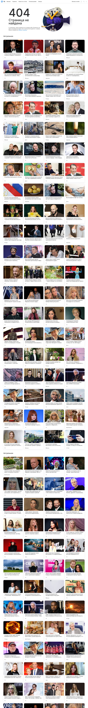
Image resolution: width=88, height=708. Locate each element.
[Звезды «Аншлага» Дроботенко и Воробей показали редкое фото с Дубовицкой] (33, 234)
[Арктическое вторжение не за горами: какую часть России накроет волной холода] (54, 90)
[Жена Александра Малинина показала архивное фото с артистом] (75, 111)
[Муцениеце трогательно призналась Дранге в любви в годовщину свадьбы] (33, 378)
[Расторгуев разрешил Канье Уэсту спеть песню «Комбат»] (33, 460)
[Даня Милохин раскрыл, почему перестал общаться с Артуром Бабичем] (33, 357)
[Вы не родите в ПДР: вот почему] (75, 193)
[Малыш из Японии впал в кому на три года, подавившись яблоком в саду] (33, 172)
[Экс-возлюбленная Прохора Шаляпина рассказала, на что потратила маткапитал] (33, 213)
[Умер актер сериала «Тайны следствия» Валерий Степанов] (54, 337)
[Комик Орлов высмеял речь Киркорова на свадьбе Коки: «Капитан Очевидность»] (13, 316)
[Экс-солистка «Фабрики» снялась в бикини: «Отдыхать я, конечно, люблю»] (75, 357)
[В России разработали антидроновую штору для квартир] (54, 671)
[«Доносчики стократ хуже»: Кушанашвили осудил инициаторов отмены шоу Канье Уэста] (54, 254)
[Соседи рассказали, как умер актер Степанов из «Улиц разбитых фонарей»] (13, 398)
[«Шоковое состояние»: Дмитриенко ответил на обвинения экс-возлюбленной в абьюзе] (75, 152)
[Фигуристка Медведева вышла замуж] (54, 49)
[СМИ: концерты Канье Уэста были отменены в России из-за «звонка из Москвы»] (54, 692)
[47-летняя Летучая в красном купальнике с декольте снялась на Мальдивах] (13, 439)
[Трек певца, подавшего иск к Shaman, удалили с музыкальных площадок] (75, 569)
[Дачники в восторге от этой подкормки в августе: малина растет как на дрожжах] (75, 480)
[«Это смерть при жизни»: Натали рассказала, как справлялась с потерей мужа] (13, 569)
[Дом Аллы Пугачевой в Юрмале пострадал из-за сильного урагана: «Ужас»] (75, 296)
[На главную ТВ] (4, 1)
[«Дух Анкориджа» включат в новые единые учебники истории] (54, 378)
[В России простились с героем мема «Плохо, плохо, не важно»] (13, 501)
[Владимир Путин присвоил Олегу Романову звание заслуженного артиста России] (54, 172)
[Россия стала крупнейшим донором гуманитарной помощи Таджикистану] (13, 193)
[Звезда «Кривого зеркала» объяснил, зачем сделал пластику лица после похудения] (13, 275)
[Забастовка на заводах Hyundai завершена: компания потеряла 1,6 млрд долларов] (75, 398)
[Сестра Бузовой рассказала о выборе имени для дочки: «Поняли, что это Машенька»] (54, 296)
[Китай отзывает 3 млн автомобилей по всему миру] (33, 70)
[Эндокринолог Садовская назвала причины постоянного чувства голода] (13, 419)
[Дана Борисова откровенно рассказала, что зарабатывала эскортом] (54, 630)
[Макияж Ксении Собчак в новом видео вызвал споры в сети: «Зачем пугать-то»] (75, 172)
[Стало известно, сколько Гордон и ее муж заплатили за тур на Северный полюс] (75, 610)
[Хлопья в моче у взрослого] (75, 234)
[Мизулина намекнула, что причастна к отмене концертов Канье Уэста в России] (75, 589)
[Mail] (2, 1)
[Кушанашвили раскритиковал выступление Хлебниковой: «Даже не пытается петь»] (54, 610)
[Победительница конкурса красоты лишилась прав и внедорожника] (33, 610)
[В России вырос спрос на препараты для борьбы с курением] (75, 90)
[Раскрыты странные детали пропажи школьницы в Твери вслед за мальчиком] (33, 131)
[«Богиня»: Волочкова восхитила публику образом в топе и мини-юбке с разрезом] (75, 671)
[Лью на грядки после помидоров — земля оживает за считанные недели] (54, 275)
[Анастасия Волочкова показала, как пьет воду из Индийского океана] (54, 193)
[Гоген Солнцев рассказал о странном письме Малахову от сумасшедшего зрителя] (13, 213)
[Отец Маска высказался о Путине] (13, 172)
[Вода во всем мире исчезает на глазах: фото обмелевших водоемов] (54, 131)
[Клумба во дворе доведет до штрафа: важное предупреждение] (54, 357)
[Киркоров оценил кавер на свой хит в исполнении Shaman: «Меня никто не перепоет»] (33, 692)
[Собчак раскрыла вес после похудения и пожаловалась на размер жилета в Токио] (33, 671)
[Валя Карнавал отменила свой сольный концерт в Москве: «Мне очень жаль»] (75, 501)
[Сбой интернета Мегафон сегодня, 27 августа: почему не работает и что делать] (75, 439)
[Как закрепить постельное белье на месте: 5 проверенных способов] (75, 70)
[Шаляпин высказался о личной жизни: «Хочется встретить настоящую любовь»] (13, 111)
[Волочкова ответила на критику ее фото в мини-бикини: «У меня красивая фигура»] (13, 589)
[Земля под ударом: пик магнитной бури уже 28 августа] (75, 692)
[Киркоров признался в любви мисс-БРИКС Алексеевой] (75, 378)
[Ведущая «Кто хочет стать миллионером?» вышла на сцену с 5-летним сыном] (13, 296)
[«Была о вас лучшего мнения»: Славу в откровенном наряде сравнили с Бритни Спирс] (54, 651)
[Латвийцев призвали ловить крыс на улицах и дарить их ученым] (54, 111)
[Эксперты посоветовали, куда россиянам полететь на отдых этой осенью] (13, 460)
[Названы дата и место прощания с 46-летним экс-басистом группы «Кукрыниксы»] (54, 569)
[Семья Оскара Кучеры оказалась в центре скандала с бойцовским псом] (13, 49)
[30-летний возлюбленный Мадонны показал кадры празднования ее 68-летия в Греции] (33, 296)
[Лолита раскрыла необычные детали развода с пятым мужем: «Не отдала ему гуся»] (13, 630)
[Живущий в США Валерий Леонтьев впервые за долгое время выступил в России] (75, 460)
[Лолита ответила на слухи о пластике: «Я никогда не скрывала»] (33, 501)
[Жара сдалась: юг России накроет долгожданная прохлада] (13, 234)
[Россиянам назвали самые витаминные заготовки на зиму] (33, 193)
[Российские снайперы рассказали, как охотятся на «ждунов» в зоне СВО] (54, 439)
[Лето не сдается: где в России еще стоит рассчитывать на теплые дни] (13, 651)
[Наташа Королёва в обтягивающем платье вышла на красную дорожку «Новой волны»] (33, 337)
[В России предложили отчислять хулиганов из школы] (54, 234)
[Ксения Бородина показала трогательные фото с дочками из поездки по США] (75, 522)
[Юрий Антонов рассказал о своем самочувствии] (54, 548)
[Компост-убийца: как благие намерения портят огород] (33, 398)
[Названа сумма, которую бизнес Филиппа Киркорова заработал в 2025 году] (54, 398)
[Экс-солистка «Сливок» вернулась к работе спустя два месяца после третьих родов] (33, 480)
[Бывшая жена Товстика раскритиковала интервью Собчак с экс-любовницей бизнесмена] (54, 316)
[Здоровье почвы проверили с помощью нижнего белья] (54, 460)
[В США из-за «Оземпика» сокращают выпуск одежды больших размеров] (13, 131)
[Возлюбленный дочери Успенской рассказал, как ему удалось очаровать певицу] (13, 610)
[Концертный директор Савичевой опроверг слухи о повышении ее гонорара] (33, 419)
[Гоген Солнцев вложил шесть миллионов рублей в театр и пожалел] (75, 254)
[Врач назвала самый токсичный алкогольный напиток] (75, 131)
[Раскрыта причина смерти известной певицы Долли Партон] (75, 275)
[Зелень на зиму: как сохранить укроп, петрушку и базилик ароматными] (13, 548)
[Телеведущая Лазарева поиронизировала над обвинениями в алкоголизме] (75, 316)
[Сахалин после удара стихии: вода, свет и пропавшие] (54, 501)
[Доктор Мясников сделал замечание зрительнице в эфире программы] (33, 254)
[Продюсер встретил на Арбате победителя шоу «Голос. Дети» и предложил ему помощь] (33, 49)
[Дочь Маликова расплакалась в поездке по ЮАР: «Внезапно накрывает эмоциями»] (13, 522)
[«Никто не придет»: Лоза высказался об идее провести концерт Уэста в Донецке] (13, 378)
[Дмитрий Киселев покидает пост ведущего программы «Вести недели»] (33, 548)
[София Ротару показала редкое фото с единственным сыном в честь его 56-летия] (13, 480)
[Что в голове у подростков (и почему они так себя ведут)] (75, 337)
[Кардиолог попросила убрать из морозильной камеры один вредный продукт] (54, 70)
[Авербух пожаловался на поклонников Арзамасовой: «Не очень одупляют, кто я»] (54, 589)
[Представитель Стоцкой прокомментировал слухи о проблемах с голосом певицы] (13, 692)
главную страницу (22, 30)
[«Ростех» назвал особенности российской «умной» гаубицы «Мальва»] (33, 439)
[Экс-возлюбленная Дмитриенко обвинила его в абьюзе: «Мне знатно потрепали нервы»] (13, 70)
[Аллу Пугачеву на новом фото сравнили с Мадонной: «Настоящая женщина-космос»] (54, 419)
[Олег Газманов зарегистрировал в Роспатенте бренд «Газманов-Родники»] (54, 522)
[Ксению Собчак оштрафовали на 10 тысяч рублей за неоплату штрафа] (33, 111)
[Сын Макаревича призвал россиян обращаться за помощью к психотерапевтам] (75, 630)
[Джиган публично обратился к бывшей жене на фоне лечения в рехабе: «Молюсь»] (54, 213)
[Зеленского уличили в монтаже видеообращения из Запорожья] (75, 49)
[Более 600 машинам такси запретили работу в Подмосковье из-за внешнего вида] (33, 630)
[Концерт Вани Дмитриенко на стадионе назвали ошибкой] (33, 569)
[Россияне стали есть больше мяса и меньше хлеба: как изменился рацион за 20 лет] (33, 522)
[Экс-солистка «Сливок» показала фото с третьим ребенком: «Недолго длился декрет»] (13, 357)
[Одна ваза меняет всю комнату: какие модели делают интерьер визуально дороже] (75, 419)
